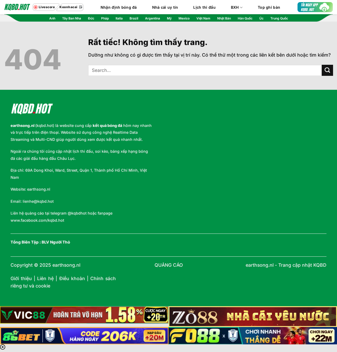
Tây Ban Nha (71, 18)
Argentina (152, 18)
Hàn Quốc (245, 18)
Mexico (184, 18)
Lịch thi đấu (204, 7)
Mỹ (169, 18)
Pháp (105, 18)
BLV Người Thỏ (56, 242)
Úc (261, 18)
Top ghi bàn (269, 7)
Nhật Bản (224, 18)
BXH (235, 7)
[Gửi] (327, 70)
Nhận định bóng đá (119, 7)
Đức (91, 18)
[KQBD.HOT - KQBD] (17, 7)
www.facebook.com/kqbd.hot (37, 220)
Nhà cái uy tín (165, 7)
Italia (119, 18)
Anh (52, 18)
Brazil (134, 18)
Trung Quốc (279, 18)
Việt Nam (203, 18)
